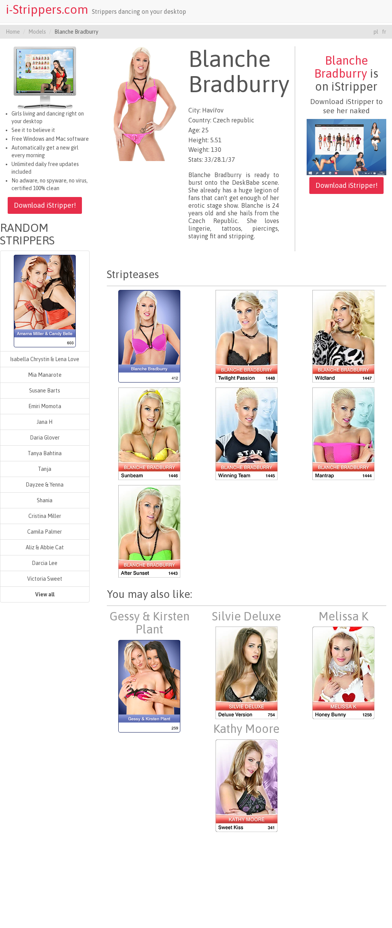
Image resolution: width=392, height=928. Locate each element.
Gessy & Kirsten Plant (149, 622)
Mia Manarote (45, 375)
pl (376, 32)
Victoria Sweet (44, 579)
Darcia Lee (44, 563)
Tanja (44, 469)
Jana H (44, 422)
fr (384, 32)
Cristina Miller (44, 516)
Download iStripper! (45, 205)
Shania (44, 500)
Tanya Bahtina (45, 453)
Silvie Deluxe (246, 616)
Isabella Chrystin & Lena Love (44, 359)
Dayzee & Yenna (45, 485)
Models (37, 32)
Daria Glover (45, 438)
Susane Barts (44, 390)
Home (13, 32)
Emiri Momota (44, 406)
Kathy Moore (246, 729)
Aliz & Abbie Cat (45, 547)
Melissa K (343, 616)
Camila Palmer (44, 532)
